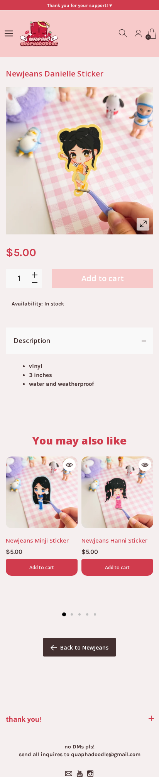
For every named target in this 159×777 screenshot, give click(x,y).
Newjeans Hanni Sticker (114, 540)
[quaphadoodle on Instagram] (90, 773)
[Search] (123, 34)
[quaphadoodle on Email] (68, 773)
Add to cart (102, 278)
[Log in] (138, 34)
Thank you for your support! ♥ (79, 5)
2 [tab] (72, 614)
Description (32, 340)
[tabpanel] (42, 516)
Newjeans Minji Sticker (37, 540)
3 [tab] (79, 614)
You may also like (79, 440)
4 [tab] (87, 614)
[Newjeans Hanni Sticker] (117, 492)
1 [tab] (64, 614)
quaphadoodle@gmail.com (105, 754)
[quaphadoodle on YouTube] (79, 773)
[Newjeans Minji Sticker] (42, 492)
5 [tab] (95, 614)
